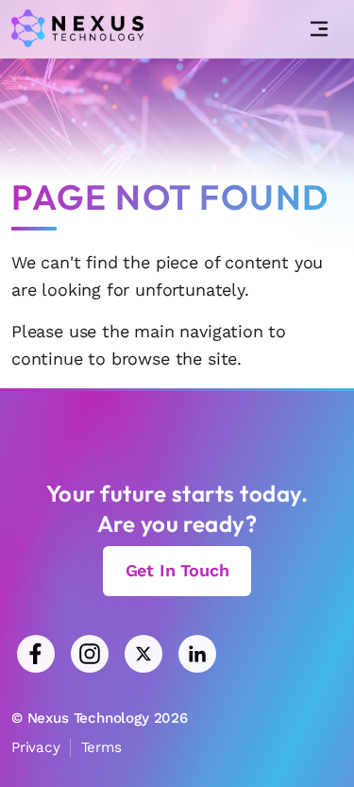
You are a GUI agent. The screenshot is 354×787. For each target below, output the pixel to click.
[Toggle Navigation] (319, 29)
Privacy (35, 747)
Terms (101, 747)
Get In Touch (177, 570)
